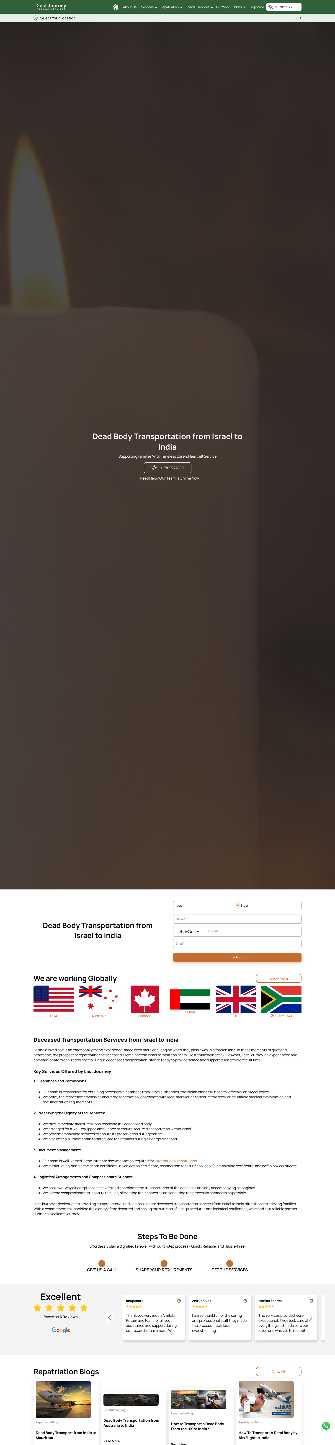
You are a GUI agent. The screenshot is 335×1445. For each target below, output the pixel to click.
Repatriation (169, 7)
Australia (99, 1015)
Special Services (197, 7)
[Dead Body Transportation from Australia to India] (131, 1400)
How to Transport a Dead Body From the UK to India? (197, 1426)
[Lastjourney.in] (116, 7)
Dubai (190, 1012)
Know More (279, 978)
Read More (111, 1441)
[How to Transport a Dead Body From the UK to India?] (198, 1399)
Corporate (256, 7)
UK (235, 1015)
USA (53, 1015)
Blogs (238, 7)
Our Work (222, 7)
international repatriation (176, 1160)
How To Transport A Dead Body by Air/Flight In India (268, 1435)
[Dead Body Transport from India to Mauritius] (63, 1399)
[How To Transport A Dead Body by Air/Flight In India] (266, 1399)
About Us (130, 7)
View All (278, 1371)
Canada (144, 1015)
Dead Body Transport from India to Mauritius (66, 1435)
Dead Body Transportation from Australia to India (131, 1423)
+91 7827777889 (286, 7)
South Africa (281, 1015)
